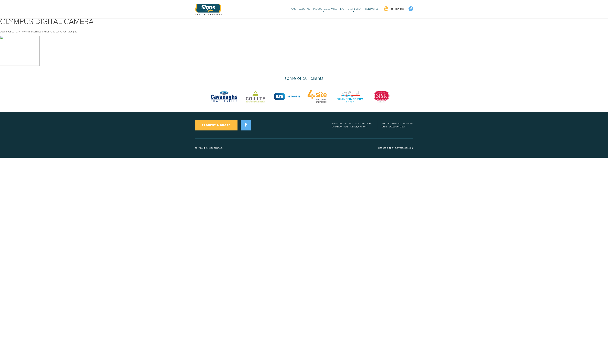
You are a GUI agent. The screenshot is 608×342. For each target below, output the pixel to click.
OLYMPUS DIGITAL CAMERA (47, 21)
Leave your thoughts (66, 31)
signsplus (50, 31)
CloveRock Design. (404, 148)
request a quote (216, 125)
